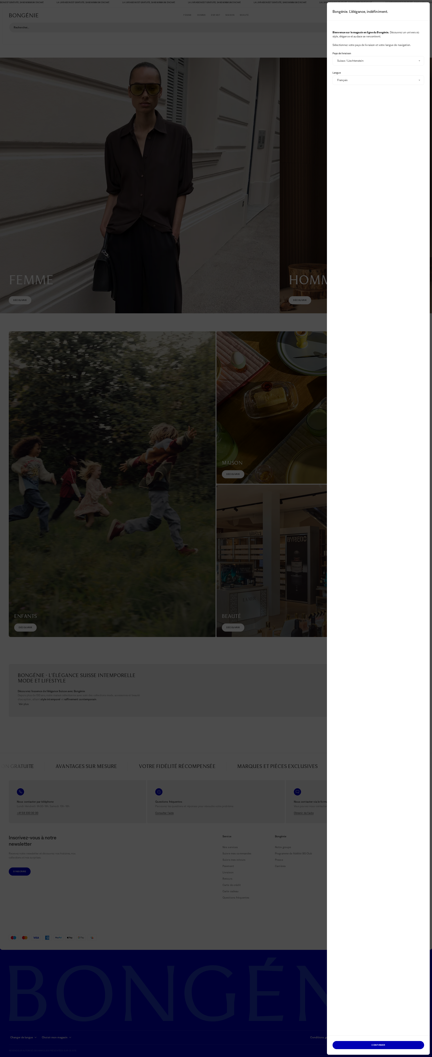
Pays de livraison (342, 53)
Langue (337, 72)
